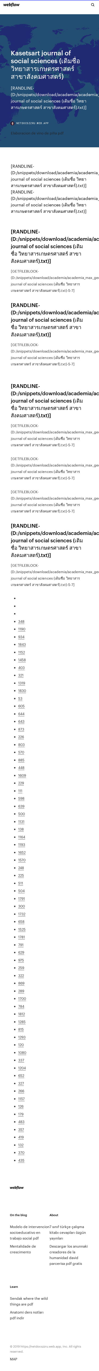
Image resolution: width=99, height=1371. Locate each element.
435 (21, 1160)
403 (21, 667)
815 (21, 1029)
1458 (22, 659)
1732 (21, 913)
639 (21, 806)
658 (21, 921)
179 (20, 1114)
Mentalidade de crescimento (23, 1249)
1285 (22, 1021)
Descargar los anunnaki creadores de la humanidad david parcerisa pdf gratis (69, 1255)
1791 (21, 898)
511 (20, 883)
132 (20, 1144)
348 (21, 621)
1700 (22, 998)
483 (21, 1121)
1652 (22, 852)
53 (20, 698)
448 (21, 767)
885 (21, 759)
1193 (21, 844)
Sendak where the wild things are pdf (29, 1301)
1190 (21, 628)
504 (21, 890)
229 (21, 782)
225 (21, 875)
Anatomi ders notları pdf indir (27, 1315)
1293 (22, 1037)
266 (21, 1090)
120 (21, 1044)
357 (21, 1129)
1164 (21, 836)
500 (21, 813)
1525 (22, 929)
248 (21, 867)
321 (20, 675)
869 (21, 983)
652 (21, 1075)
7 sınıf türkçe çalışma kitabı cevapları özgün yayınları (68, 1232)
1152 (21, 652)
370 (21, 1152)
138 (21, 829)
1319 (21, 682)
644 (21, 713)
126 (20, 1106)
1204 (22, 1067)
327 (21, 1083)
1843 (22, 644)
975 (21, 960)
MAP (13, 1359)
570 (21, 752)
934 (21, 636)
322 (21, 975)
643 (21, 721)
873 (21, 729)
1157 (21, 1098)
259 (21, 967)
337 (21, 1060)
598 (21, 798)
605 (21, 705)
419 (21, 1137)
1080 (22, 1052)
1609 (22, 775)
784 (21, 1006)
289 (21, 990)
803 (21, 744)
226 (21, 736)
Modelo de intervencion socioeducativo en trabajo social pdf (30, 1232)
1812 (21, 1013)
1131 (21, 821)
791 (20, 944)
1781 (21, 936)
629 (21, 952)
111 (20, 790)
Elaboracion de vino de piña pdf (37, 133)
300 (21, 906)
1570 (22, 859)
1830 (22, 690)
